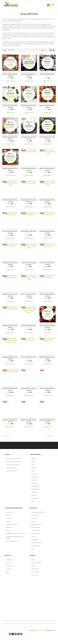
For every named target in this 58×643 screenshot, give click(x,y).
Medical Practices (35, 527)
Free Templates (28, 19)
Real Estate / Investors (11, 541)
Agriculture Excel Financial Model (46, 135)
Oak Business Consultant (8, 19)
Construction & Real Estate (37, 512)
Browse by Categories (6, 72)
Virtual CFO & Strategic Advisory (14, 461)
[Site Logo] (11, 5)
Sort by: (4, 50)
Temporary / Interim (36, 542)
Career (33, 566)
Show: (43, 50)
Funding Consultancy (11, 468)
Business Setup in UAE (11, 471)
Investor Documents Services (13, 458)
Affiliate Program (35, 569)
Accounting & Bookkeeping (13, 465)
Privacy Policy (34, 575)
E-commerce (34, 518)
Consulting (33, 468)
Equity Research (35, 477)
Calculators (9, 559)
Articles (8, 562)
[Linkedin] (21, 634)
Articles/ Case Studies (48, 19)
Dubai (32, 549)
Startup (33, 471)
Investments (34, 480)
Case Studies (9, 566)
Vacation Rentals (35, 545)
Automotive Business (25, 135)
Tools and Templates (36, 562)
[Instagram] (13, 634)
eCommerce (34, 474)
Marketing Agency (35, 489)
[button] (48, 5)
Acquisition (34, 458)
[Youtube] (10, 634)
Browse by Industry (16, 72)
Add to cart (11, 81)
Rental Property (35, 498)
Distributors (34, 515)
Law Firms (8, 521)
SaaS (32, 501)
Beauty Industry (24, 261)
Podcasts (8, 569)
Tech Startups (34, 539)
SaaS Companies (35, 530)
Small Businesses (35, 533)
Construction (9, 512)
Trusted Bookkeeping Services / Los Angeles (15, 537)
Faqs (7, 572)
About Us (33, 559)
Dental (7, 515)
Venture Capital (35, 486)
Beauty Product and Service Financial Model (37, 261)
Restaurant (9, 527)
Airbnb (33, 461)
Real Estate (34, 495)
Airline (32, 465)
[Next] (54, 436)
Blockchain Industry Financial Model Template (12, 198)
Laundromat (34, 483)
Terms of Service (35, 572)
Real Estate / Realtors (11, 524)
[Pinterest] (18, 634)
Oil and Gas (34, 492)
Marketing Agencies (36, 524)
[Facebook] (15, 634)
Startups (8, 530)
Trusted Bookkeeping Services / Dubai (15, 533)
